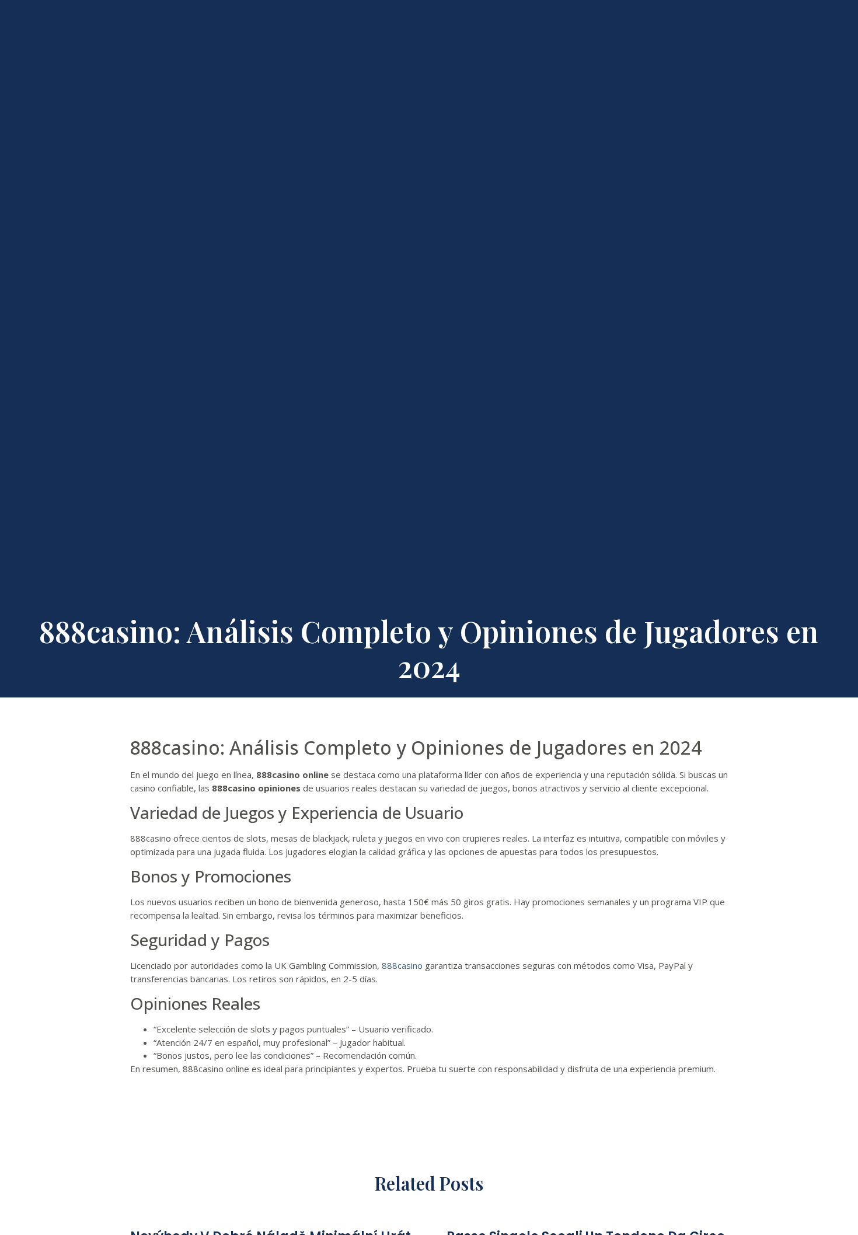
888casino (402, 965)
